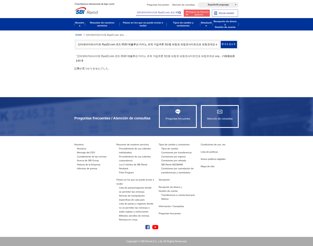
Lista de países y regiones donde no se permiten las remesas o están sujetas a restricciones (136, 207)
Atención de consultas (183, 4)
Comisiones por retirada (173, 160)
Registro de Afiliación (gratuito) (199, 13)
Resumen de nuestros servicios (132, 144)
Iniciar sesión (226, 13)
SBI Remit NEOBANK (172, 164)
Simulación (164, 179)
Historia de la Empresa (88, 164)
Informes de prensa (87, 168)
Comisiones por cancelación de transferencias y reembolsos (177, 170)
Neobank (123, 168)
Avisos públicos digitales (213, 159)
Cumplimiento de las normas (91, 156)
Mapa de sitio (208, 166)
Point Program (126, 172)
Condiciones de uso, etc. (213, 144)
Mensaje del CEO (86, 152)
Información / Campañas (171, 206)
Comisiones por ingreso (173, 156)
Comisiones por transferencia (176, 152)
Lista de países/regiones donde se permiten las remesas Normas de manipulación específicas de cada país (135, 193)
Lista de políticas (209, 152)
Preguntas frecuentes (158, 4)
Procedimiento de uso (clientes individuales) (135, 150)
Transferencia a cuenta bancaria (178, 195)
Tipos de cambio (169, 148)
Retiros (165, 199)
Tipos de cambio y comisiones (174, 144)
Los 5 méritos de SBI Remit (133, 164)
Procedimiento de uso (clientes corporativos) (135, 158)
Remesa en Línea (128, 219)
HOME (78, 35)
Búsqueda (229, 45)
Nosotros (79, 144)
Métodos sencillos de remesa (134, 215)
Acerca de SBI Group (88, 160)
